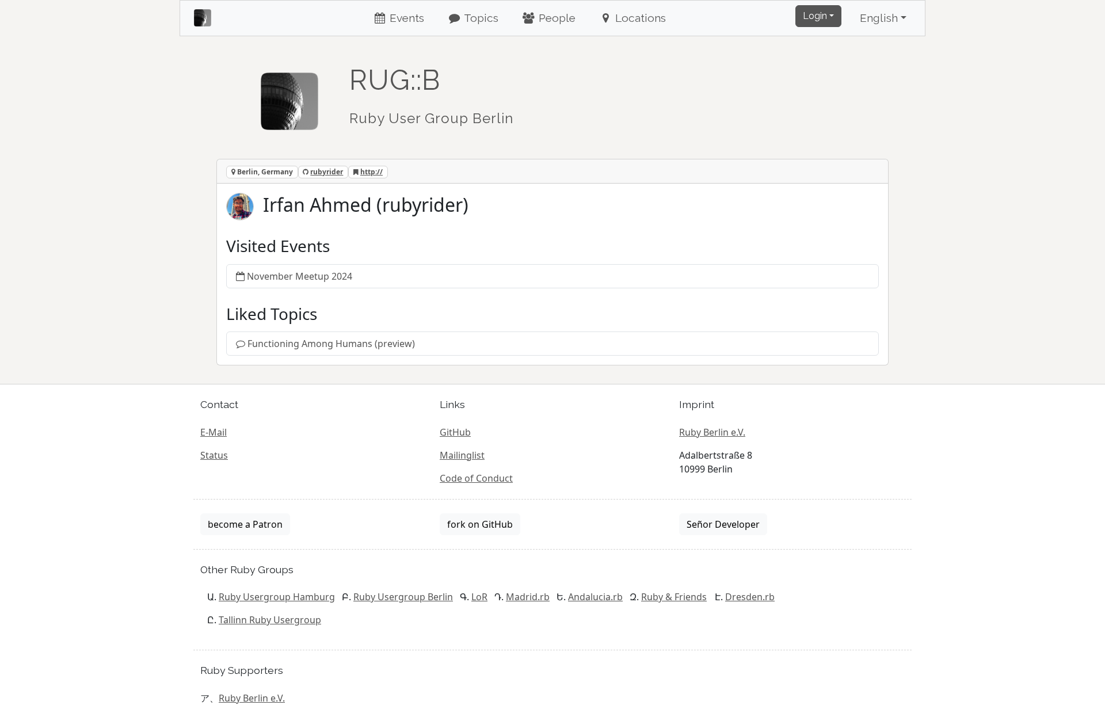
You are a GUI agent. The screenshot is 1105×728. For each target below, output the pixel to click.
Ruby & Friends (674, 596)
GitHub (455, 432)
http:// (371, 172)
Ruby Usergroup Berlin (403, 596)
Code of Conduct (476, 478)
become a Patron (245, 524)
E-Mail (213, 432)
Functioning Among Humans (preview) (331, 343)
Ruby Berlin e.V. (712, 432)
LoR (479, 596)
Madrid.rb (528, 596)
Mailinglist (462, 455)
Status (214, 455)
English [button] (879, 18)
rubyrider (326, 172)
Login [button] (815, 15)
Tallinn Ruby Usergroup (270, 619)
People (556, 18)
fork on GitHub (480, 524)
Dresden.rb (750, 596)
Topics (480, 18)
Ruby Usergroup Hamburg (277, 596)
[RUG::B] (289, 96)
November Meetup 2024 (299, 276)
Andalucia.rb (595, 596)
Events (405, 18)
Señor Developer (723, 524)
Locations (639, 18)
